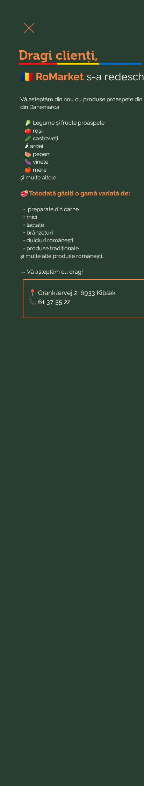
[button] (29, 28)
